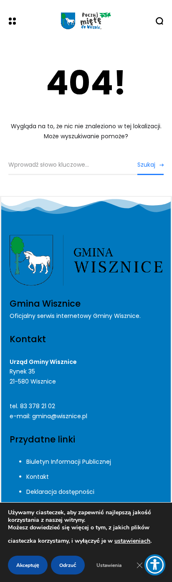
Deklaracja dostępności (60, 492)
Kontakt (37, 477)
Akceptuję (27, 565)
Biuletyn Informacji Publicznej (68, 461)
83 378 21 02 (37, 406)
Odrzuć (67, 565)
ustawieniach (132, 541)
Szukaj (146, 164)
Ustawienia (108, 565)
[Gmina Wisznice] (86, 21)
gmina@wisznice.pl (59, 416)
